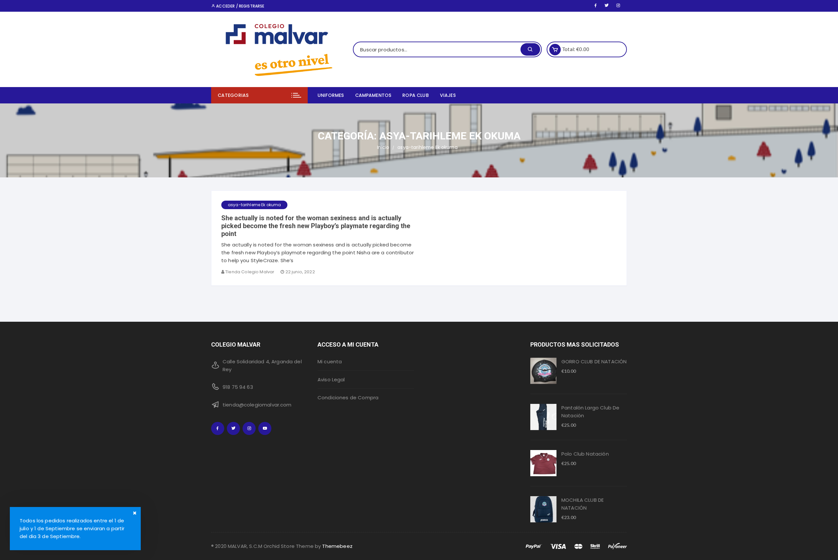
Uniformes (331, 95)
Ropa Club (415, 95)
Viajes (448, 95)
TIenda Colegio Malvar (249, 272)
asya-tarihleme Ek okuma (254, 205)
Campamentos (373, 95)
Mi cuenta (330, 361)
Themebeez (337, 546)
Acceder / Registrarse (239, 6)
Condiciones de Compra (348, 397)
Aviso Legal (331, 379)
